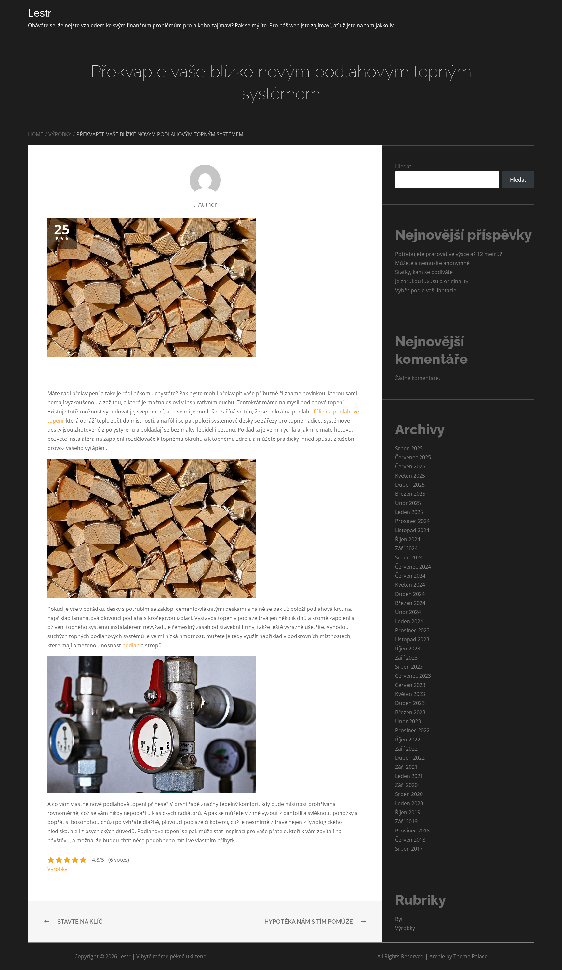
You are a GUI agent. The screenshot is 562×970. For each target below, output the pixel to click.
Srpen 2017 (409, 848)
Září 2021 (406, 766)
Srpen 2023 (409, 666)
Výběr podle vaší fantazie (425, 290)
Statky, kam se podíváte (424, 272)
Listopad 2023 (412, 639)
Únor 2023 (408, 721)
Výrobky (57, 868)
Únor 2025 (408, 502)
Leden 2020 (409, 803)
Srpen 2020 (409, 794)
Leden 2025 (409, 512)
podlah (130, 645)
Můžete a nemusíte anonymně (432, 263)
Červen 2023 (410, 684)
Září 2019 (406, 821)
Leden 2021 (409, 776)
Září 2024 (406, 548)
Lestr (39, 13)
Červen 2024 (410, 575)
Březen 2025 (410, 493)
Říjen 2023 (407, 648)
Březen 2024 (410, 603)
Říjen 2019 (407, 812)
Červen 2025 (410, 466)
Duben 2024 (410, 593)
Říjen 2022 (407, 739)
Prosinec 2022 (412, 730)
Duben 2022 (410, 757)
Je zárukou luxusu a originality (431, 281)
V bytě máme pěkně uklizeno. (172, 956)
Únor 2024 (408, 612)
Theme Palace (470, 956)
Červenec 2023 (413, 675)
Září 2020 (406, 785)
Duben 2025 (410, 484)
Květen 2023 (410, 694)
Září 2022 (406, 748)
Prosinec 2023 (412, 630)
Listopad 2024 (412, 530)
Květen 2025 (410, 475)
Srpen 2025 (409, 448)
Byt (399, 919)
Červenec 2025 (413, 457)
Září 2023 (406, 657)
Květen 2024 (410, 584)
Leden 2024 (409, 621)
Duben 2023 (410, 703)
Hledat (403, 166)
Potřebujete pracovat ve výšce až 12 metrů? (448, 253)
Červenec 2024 (413, 566)
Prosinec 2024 (412, 521)
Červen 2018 (410, 839)
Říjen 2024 (407, 539)
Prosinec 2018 (412, 830)
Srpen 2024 (409, 557)
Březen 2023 (410, 712)
